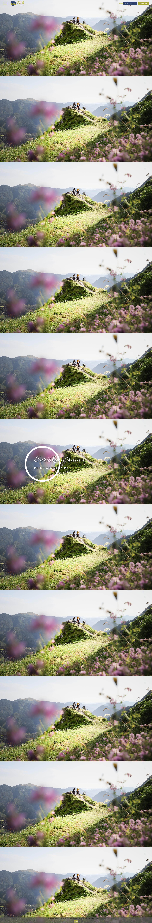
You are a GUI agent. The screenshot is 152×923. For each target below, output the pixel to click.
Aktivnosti (74, 468)
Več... (105, 918)
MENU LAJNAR (130, 3)
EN (122, 3)
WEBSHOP (143, 3)
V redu (76, 921)
